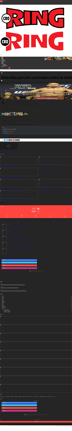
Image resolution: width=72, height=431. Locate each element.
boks (4, 396)
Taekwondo (3, 60)
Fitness (3, 62)
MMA (2, 61)
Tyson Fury (51, 396)
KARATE (4, 64)
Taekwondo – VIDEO (7, 311)
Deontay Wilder (15, 396)
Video (2, 63)
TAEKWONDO (5, 65)
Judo (2, 58)
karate (33, 396)
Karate (3, 59)
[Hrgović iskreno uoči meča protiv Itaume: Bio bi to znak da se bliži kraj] (36, 320)
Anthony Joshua (1, 396)
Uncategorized (4, 307)
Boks (2, 57)
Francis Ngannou (27, 396)
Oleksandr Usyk (41, 396)
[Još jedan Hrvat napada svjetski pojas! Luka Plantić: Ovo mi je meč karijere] (36, 337)
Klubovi (3, 66)
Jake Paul (31, 396)
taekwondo (48, 396)
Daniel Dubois (11, 396)
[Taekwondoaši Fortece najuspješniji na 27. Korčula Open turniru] (36, 371)
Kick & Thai (3, 301)
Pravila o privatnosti (64, 425)
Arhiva (60, 425)
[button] (36, 320)
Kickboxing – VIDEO (7, 310)
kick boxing (36, 396)
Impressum (68, 425)
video (55, 396)
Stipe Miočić (45, 396)
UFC (53, 396)
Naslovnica (3, 71)
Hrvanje (3, 298)
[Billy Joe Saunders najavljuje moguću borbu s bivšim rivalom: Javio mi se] (36, 329)
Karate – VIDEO (6, 309)
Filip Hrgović (24, 396)
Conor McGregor (7, 396)
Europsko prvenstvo (20, 396)
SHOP (71, 425)
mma (38, 396)
